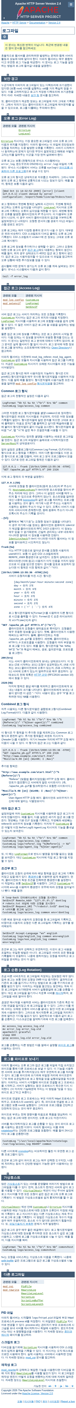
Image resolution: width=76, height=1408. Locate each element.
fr (55, 1386)
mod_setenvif (12, 303)
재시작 (59, 993)
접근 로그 (33, 249)
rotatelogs (7, 1130)
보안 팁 (35, 95)
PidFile (26, 1286)
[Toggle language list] (4, 36)
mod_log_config (13, 299)
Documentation (37, 22)
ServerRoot (8, 443)
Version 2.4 (54, 22)
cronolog (23, 1151)
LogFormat (32, 303)
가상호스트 (13, 1183)
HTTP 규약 (40, 674)
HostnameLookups (24, 489)
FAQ (38, 1401)
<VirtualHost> (32, 1190)
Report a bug (68, 1401)
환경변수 (33, 876)
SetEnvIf (31, 306)
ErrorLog (24, 130)
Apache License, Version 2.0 (37, 1393)
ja (61, 1386)
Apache (5, 22)
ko (67, 1386)
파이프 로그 (65, 1045)
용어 (45, 1401)
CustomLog (32, 299)
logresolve (29, 499)
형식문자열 (43, 383)
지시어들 (29, 1401)
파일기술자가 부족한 (21, 1223)
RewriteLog (28, 1290)
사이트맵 (54, 1401)
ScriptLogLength (32, 1304)
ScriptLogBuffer (32, 1300)
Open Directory (60, 347)
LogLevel (24, 133)
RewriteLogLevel (32, 1293)
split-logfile (7, 1260)
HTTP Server (19, 22)
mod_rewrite (11, 1290)
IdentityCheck (18, 538)
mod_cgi (8, 1286)
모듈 (19, 1401)
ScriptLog (27, 1297)
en (50, 1386)
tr (72, 1386)
